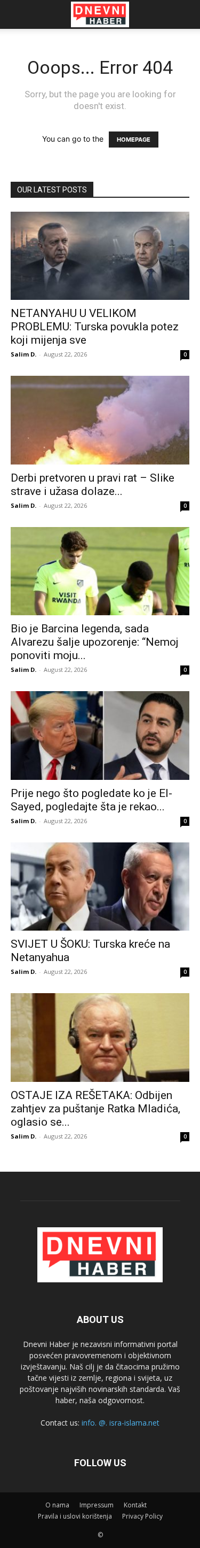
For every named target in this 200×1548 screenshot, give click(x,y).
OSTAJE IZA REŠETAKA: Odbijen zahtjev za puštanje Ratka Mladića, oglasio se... (95, 1108)
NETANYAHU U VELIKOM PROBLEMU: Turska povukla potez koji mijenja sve (95, 326)
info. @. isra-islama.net (120, 1423)
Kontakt (135, 1505)
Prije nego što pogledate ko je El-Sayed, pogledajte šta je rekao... (91, 800)
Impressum (96, 1505)
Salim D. (23, 354)
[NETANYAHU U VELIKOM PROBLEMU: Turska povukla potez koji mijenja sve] (100, 256)
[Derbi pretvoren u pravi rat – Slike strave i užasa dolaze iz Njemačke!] (100, 420)
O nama (57, 1505)
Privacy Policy (142, 1516)
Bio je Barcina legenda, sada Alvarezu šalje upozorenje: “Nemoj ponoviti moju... (95, 642)
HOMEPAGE (133, 139)
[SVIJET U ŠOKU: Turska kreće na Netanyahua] (100, 886)
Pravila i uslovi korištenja (75, 1516)
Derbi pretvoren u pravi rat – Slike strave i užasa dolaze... (92, 484)
